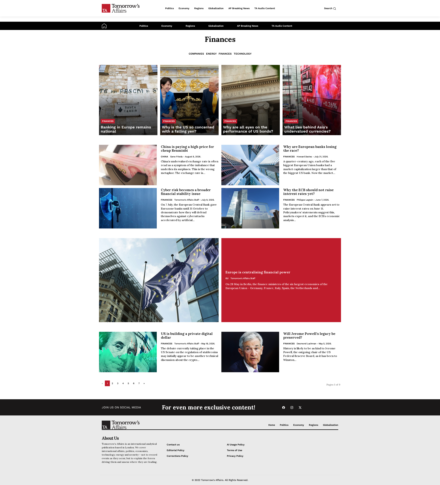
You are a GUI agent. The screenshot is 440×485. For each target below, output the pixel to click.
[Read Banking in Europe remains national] (128, 100)
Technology (242, 53)
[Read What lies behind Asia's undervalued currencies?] (312, 100)
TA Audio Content (282, 25)
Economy (166, 25)
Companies (196, 53)
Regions (190, 25)
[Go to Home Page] (104, 25)
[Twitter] (300, 407)
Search (328, 8)
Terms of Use (234, 450)
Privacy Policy (235, 456)
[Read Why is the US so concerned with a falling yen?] (189, 100)
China (164, 156)
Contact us (173, 444)
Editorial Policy (175, 450)
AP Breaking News (247, 25)
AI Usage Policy (236, 444)
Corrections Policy (177, 456)
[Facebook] (283, 407)
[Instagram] (291, 407)
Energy (211, 53)
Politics (143, 25)
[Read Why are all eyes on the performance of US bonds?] (250, 100)
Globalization (216, 25)
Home (271, 425)
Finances (225, 53)
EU (227, 278)
